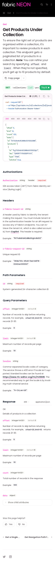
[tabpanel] (27, 141)
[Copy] (36, 87)
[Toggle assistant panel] (47, 4)
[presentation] (25, 87)
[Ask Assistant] (48, 96)
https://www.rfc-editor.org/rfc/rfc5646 (24, 377)
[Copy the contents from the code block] (44, 96)
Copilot (15, 231)
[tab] (7, 118)
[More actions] (51, 4)
